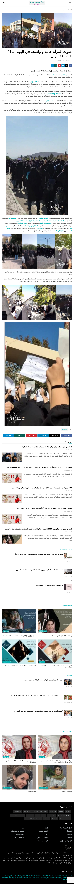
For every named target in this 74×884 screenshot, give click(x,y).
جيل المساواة (14, 815)
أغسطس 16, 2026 (67, 717)
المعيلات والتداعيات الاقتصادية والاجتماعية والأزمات (49, 585)
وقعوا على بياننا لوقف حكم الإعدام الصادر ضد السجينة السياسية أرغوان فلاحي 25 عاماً (39, 554)
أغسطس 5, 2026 (67, 511)
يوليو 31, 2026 (68, 531)
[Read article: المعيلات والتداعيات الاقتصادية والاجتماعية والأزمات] (68, 587)
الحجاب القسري (53, 811)
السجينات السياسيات (37, 811)
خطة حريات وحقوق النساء (65, 818)
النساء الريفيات (30, 815)
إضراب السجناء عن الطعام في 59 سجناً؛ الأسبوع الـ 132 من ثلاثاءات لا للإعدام (44, 508)
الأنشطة (69, 834)
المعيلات (43, 815)
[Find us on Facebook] (71, 872)
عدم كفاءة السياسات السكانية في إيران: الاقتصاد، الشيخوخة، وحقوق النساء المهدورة (39, 570)
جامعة (9, 226)
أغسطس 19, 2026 (67, 449)
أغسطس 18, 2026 (67, 470)
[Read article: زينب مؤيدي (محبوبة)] (55, 777)
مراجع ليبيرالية (20, 834)
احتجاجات (64, 429)
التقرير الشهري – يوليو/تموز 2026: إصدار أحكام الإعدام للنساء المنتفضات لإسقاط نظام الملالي (38, 529)
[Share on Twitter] (66, 65)
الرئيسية (70, 10)
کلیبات (22, 828)
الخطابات (69, 838)
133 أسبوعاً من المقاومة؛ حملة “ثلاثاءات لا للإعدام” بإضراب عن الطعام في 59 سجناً (42, 488)
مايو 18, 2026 (68, 592)
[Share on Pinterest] (59, 65)
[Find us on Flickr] (63, 872)
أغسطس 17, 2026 (67, 702)
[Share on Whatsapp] (55, 65)
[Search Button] (4, 3)
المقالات (46, 828)
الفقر (54, 815)
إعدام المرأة (68, 811)
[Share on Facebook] (70, 65)
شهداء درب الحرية (43, 787)
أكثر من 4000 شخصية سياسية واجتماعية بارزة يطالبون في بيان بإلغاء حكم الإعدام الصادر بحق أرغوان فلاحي (33, 695)
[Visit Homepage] (37, 3)
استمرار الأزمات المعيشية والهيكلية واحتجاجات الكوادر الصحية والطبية (47, 447)
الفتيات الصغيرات (17, 811)
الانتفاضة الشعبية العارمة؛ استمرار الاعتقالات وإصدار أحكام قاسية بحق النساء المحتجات (38, 711)
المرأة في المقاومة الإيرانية (66, 841)
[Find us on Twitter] (69, 872)
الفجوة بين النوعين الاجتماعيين (64, 815)
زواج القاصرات (54, 818)
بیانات (46, 834)
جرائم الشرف (21, 815)
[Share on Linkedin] (63, 65)
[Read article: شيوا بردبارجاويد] (19, 777)
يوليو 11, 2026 (68, 561)
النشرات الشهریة (43, 631)
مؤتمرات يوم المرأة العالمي (17, 831)
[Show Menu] (70, 3)
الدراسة (46, 811)
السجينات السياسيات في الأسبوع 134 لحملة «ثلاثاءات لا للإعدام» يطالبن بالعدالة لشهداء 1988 (38, 467)
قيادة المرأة (38, 818)
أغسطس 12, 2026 (67, 490)
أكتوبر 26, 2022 (66, 60)
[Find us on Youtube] (66, 872)
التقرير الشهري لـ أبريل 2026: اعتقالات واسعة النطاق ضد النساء (20, 665)
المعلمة (49, 815)
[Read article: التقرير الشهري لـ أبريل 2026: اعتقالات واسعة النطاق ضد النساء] (19, 651)
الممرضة (37, 815)
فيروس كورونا (46, 818)
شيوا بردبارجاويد (32, 791)
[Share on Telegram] (52, 65)
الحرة (43, 221)
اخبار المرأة (65, 10)
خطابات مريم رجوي (42, 838)
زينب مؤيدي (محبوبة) (67, 791)
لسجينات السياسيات (29, 818)
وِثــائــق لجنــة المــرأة (19, 838)
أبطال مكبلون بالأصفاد (66, 828)
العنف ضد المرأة (27, 811)
